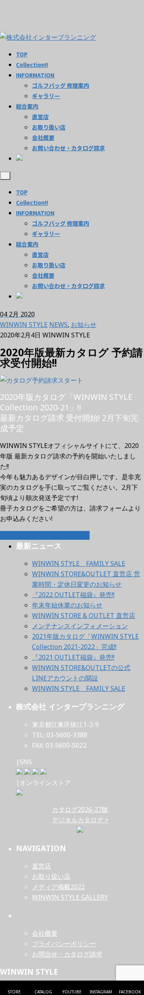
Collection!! (32, 202)
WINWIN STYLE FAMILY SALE (78, 563)
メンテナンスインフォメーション (80, 626)
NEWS (58, 324)
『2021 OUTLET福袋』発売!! (73, 657)
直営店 (40, 254)
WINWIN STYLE (24, 324)
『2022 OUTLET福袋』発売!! (73, 594)
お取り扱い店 (49, 265)
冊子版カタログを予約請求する (45, 535)
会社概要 (43, 275)
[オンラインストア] (19, 793)
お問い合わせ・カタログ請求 (68, 286)
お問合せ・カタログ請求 (67, 954)
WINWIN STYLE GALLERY (70, 897)
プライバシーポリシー (64, 943)
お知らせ (83, 324)
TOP (22, 192)
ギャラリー (46, 234)
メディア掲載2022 (58, 886)
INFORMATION (35, 213)
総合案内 (27, 244)
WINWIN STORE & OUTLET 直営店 (83, 615)
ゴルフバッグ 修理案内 (60, 223)
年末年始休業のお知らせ (67, 605)
